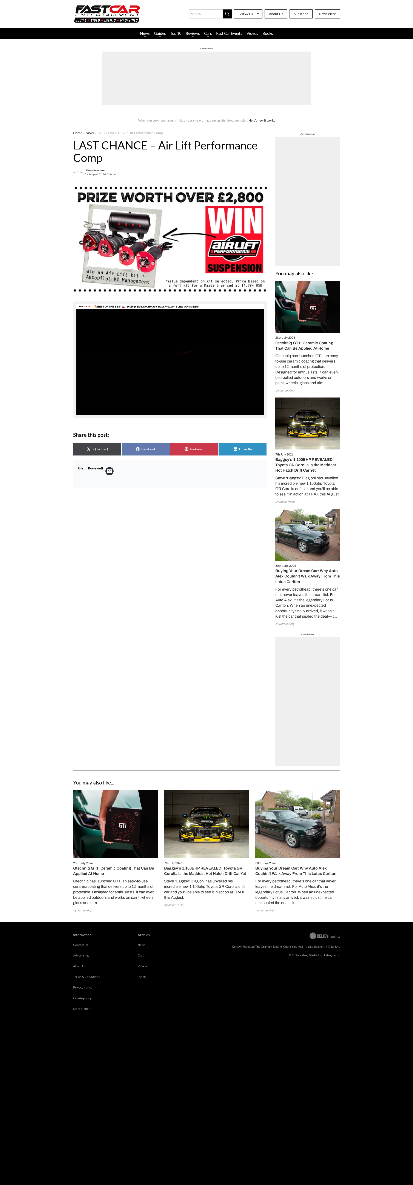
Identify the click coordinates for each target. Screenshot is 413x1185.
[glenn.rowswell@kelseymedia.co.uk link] (109, 471)
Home (77, 133)
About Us (276, 14)
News (145, 33)
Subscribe (301, 14)
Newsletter (327, 14)
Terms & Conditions (86, 977)
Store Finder (81, 1008)
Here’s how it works (262, 120)
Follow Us (246, 14)
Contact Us (80, 945)
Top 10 (175, 33)
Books (267, 33)
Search (227, 13)
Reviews (193, 33)
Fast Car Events (229, 33)
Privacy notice (82, 987)
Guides (160, 33)
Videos (252, 33)
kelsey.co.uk (332, 955)
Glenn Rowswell (95, 170)
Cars (208, 33)
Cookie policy (82, 998)
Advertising (81, 955)
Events (142, 977)
